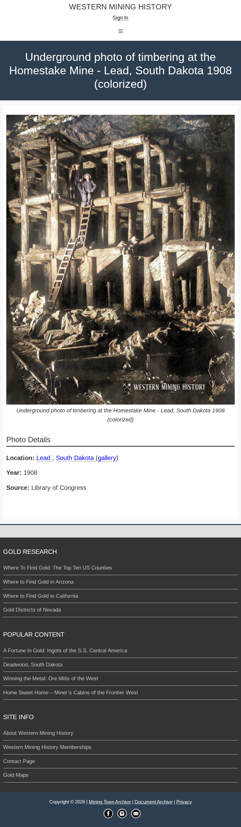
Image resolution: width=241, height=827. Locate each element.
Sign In (120, 17)
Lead (44, 457)
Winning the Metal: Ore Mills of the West (50, 678)
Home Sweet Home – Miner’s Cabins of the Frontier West (70, 693)
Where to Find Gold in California (40, 596)
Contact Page (19, 761)
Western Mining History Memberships (47, 747)
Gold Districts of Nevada (32, 610)
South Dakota (76, 457)
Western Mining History (120, 7)
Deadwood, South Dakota (32, 665)
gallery (107, 457)
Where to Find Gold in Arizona (38, 582)
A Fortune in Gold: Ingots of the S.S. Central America (65, 651)
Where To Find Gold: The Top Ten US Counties (57, 568)
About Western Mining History (38, 733)
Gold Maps (16, 775)
